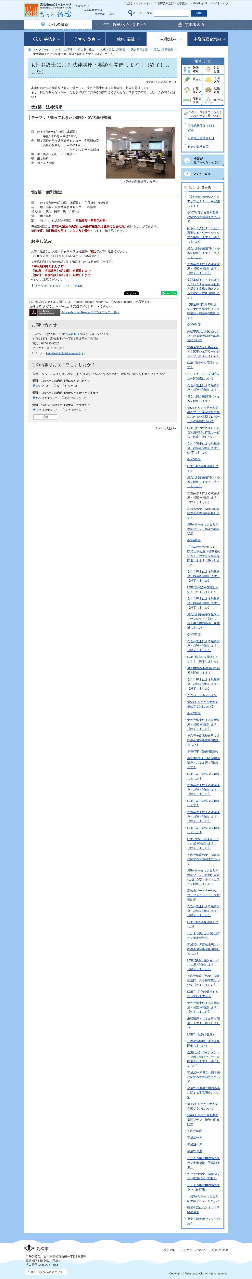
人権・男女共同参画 (112, 49)
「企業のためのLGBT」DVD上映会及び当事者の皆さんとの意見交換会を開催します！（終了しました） (203, 555)
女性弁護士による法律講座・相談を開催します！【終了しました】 (203, 268)
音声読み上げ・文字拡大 (172, 3)
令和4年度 (194, 540)
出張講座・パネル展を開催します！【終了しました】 (203, 1023)
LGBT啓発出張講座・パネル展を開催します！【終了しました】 (203, 843)
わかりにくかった (76, 397)
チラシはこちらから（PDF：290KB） (60, 285)
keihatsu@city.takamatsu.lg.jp (65, 353)
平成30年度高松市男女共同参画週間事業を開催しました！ (203, 949)
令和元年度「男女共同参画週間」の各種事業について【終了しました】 (203, 980)
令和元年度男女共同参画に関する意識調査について (203, 859)
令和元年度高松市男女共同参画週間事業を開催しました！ (203, 740)
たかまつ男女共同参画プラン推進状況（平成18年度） (203, 1162)
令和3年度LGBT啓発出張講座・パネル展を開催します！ (203, 762)
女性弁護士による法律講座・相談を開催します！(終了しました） (203, 448)
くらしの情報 (64, 49)
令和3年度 (194, 634)
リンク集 (169, 1249)
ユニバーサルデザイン (202, 695)
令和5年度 (194, 459)
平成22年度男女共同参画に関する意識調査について (203, 1077)
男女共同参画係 (163, 49)
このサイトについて (193, 1249)
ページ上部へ (168, 428)
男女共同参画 (139, 49)
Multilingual (200, 3)
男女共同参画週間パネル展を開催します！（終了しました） (203, 482)
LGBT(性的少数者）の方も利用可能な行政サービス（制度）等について (203, 432)
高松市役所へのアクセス (47, 1272)
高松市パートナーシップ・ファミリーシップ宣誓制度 (203, 895)
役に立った (43, 385)
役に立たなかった (68, 385)
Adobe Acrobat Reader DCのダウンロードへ (90, 312)
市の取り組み (86, 49)
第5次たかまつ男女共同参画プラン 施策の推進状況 (203, 529)
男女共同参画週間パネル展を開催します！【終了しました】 (203, 253)
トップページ (41, 49)
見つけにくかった (76, 410)
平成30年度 (194, 1137)
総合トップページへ (139, 3)
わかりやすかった (47, 397)
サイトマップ (220, 3)
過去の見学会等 (198, 146)
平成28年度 (194, 1144)
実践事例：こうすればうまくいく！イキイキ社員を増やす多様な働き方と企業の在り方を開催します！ (203, 288)
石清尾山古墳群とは (201, 138)
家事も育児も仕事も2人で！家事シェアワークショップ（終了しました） (203, 351)
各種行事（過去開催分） (203, 751)
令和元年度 (194, 1131)
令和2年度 (194, 713)
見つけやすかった (47, 410)
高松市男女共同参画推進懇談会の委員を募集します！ (203, 513)
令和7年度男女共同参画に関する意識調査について (203, 217)
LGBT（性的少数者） (201, 1034)
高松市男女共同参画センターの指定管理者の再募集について (203, 336)
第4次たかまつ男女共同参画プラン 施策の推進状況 (203, 1119)
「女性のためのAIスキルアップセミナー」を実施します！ (203, 201)
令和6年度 (194, 324)
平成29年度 (194, 1151)
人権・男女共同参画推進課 (67, 334)
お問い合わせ (220, 1249)
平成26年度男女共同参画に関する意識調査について (203, 1092)
